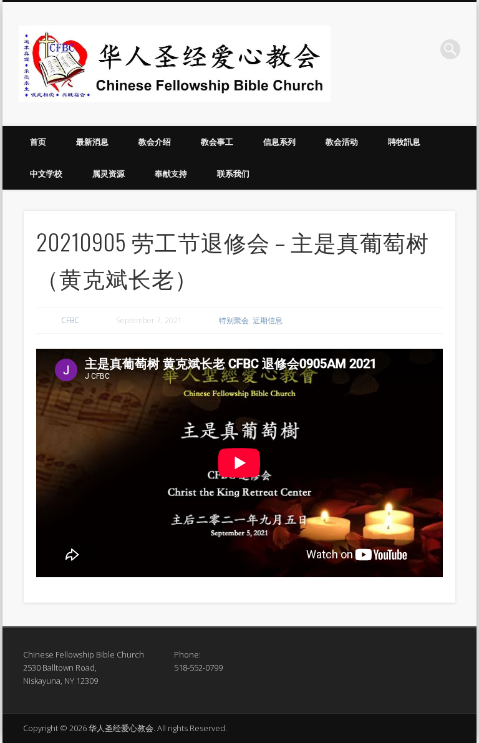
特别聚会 (234, 320)
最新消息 (92, 141)
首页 (38, 141)
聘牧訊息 (404, 141)
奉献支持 (171, 173)
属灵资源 (108, 173)
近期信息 (268, 320)
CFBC (70, 320)
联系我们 (233, 173)
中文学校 (46, 173)
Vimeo (425, 49)
